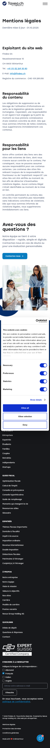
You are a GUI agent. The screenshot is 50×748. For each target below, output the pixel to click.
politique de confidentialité (16, 702)
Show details (36, 400)
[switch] (43, 373)
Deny (25, 425)
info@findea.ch (18, 73)
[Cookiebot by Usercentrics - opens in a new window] (36, 321)
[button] (45, 4)
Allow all (25, 408)
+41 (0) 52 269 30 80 (17, 68)
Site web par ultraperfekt (27, 718)
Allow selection (25, 416)
